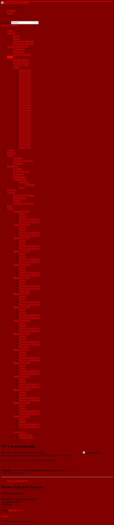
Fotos (9, 206)
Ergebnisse (18, 52)
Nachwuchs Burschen (23, 41)
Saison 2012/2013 (21, 403)
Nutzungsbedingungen (17, 480)
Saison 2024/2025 (21, 238)
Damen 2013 (25, 142)
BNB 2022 (24, 291)
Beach (10, 57)
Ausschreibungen (21, 171)
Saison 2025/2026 (21, 224)
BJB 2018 (23, 347)
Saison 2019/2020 (21, 307)
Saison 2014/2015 (21, 376)
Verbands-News (26, 437)
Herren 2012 (25, 145)
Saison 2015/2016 (21, 363)
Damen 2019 (25, 110)
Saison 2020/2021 (21, 294)
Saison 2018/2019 (21, 320)
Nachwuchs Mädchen (23, 44)
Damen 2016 (25, 126)
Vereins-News (25, 435)
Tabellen (11, 33)
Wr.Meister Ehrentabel (23, 203)
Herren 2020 (25, 102)
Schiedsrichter (19, 179)
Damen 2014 (25, 137)
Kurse (22, 187)
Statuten (17, 200)
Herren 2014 (25, 134)
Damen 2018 (25, 115)
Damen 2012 (25, 147)
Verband (11, 193)
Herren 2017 (25, 118)
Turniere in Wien (21, 65)
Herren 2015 (25, 129)
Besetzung (24, 182)
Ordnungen (18, 174)
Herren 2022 (25, 91)
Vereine (10, 150)
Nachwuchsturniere (22, 54)
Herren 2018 (25, 113)
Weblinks (11, 190)
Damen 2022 (25, 94)
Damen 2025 (25, 78)
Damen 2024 (25, 83)
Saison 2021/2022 (21, 278)
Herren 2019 (25, 107)
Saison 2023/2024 (21, 251)
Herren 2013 (25, 139)
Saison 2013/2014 (21, 389)
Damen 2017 (25, 121)
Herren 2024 (25, 81)
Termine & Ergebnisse (17, 46)
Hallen (10, 155)
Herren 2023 (25, 86)
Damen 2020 (25, 105)
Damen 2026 (25, 73)
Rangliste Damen (21, 62)
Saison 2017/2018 (21, 333)
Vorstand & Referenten (24, 195)
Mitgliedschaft (19, 198)
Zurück (4, 516)
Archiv (16, 67)
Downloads (12, 166)
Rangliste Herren (21, 60)
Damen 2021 (25, 99)
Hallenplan (18, 163)
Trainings (11, 153)
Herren (16, 36)
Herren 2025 (25, 75)
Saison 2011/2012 (21, 416)
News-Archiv (19, 432)
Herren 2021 (25, 97)
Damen (16, 38)
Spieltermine (19, 49)
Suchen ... (6, 22)
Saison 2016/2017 (21, 349)
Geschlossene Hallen (23, 161)
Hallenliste (18, 158)
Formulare (18, 169)
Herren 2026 (25, 70)
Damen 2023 (25, 89)
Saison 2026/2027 (21, 211)
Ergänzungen (19, 177)
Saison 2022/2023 (21, 264)
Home (10, 30)
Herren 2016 (25, 123)
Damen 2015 (25, 131)
